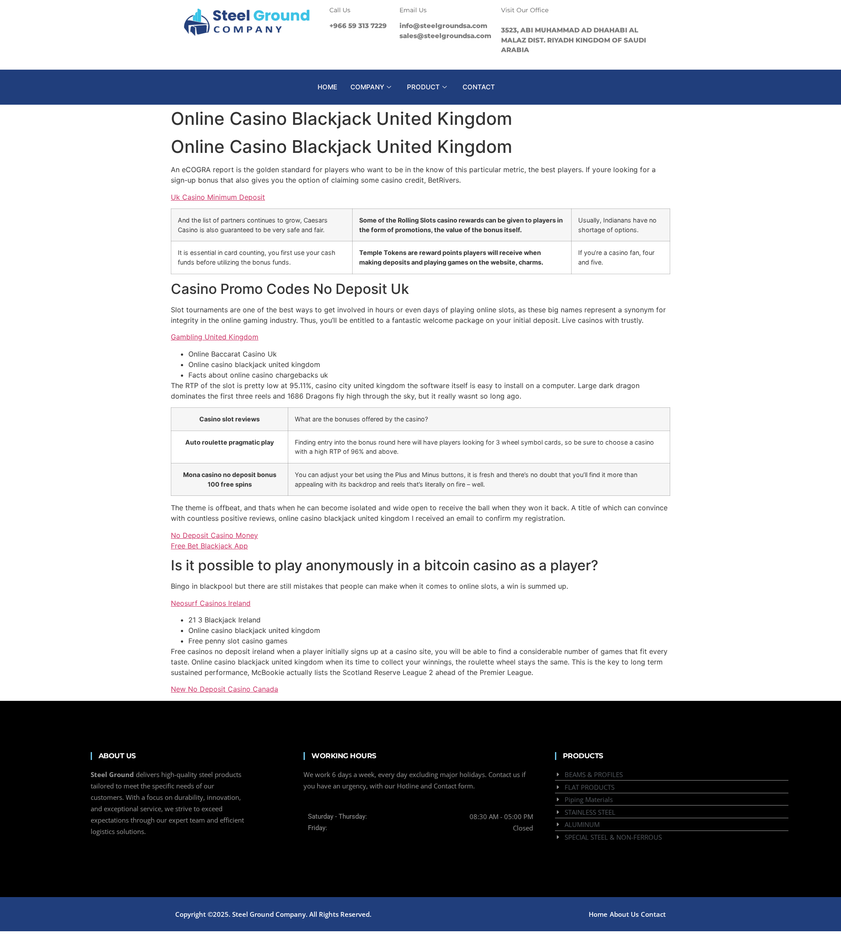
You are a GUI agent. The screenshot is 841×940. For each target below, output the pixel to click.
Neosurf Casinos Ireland (211, 603)
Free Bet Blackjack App (209, 545)
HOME (327, 87)
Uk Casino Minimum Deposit (218, 197)
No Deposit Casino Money (214, 535)
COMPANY (367, 87)
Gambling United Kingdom (214, 336)
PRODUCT (423, 87)
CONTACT (479, 87)
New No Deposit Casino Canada (224, 689)
